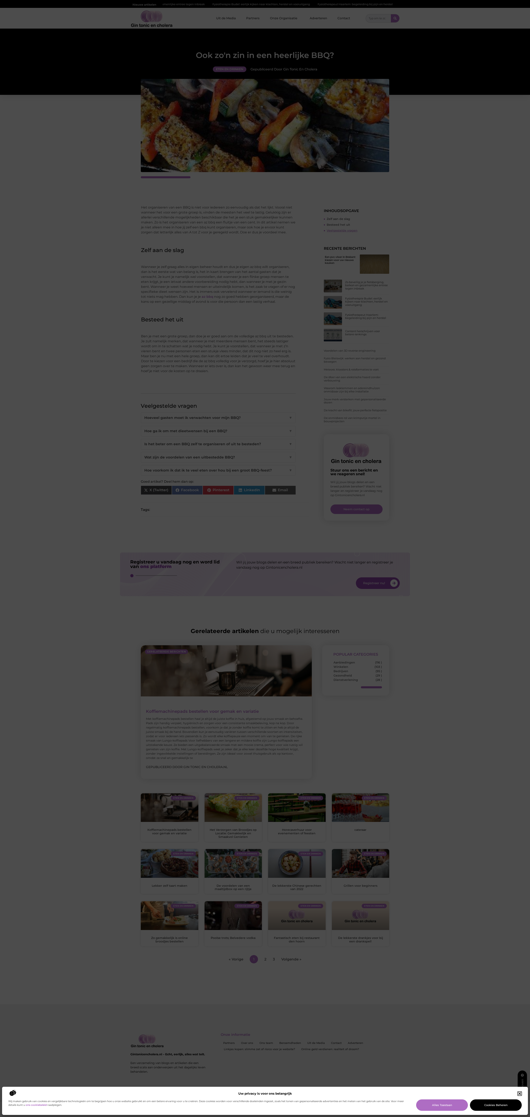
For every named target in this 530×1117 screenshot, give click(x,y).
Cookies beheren (496, 1105)
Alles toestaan (442, 1105)
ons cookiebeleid (36, 1104)
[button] (520, 1094)
